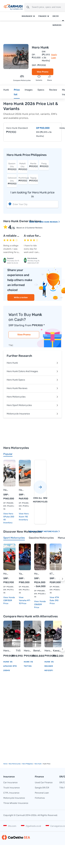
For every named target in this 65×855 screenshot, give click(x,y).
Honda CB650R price (40, 604)
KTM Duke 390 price (54, 600)
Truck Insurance (11, 787)
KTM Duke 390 (52, 573)
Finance (42, 16)
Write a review (21, 297)
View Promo (42, 72)
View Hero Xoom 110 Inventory (24, 517)
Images (28, 89)
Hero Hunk (12, 362)
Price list (17, 92)
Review (53, 89)
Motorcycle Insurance (18, 413)
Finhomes (40, 798)
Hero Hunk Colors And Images (22, 371)
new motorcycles (15, 764)
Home (5, 764)
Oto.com (12, 826)
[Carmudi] (13, 7)
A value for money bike (40, 235)
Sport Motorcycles (48, 531)
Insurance (27, 16)
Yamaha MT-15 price (25, 602)
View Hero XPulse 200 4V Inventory (8, 518)
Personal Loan (42, 793)
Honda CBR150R (6, 573)
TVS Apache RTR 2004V (16, 651)
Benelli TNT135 (36, 651)
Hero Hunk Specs (16, 379)
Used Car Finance (43, 782)
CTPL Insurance (11, 793)
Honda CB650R (37, 573)
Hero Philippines (27, 764)
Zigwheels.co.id (33, 826)
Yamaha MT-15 (21, 573)
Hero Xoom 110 (21, 489)
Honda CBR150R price (9, 600)
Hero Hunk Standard (17, 128)
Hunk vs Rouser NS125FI (49, 666)
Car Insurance (10, 782)
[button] (62, 578)
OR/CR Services (56, 20)
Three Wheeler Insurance (15, 803)
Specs (41, 89)
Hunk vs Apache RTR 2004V (10, 666)
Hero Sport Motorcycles (19, 405)
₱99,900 (12, 166)
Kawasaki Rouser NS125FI (57, 651)
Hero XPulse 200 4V (6, 489)
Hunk (6, 89)
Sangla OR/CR (42, 787)
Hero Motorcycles (16, 396)
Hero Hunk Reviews (48, 222)
